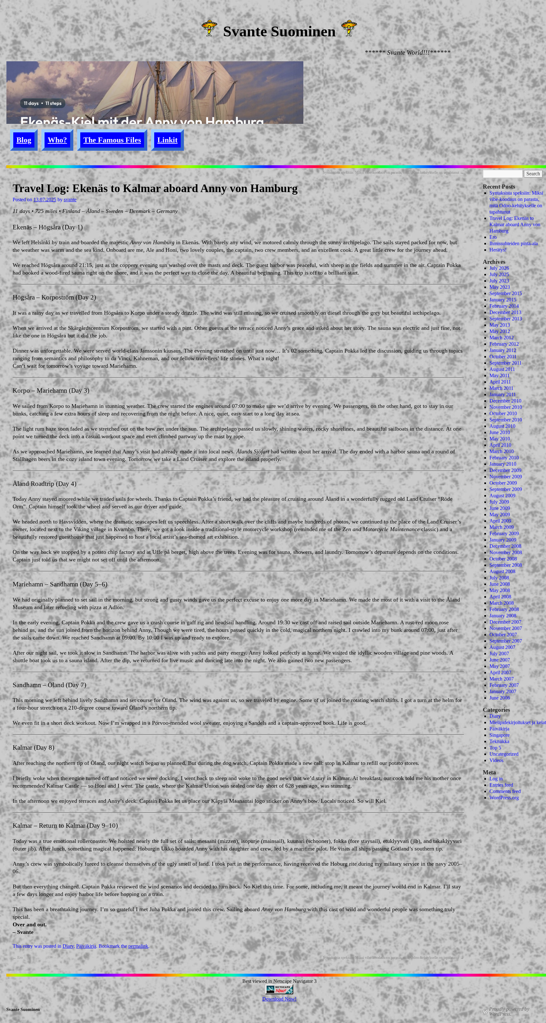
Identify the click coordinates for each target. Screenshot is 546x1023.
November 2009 (505, 476)
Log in (496, 778)
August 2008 (502, 571)
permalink (138, 946)
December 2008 (505, 546)
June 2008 (499, 584)
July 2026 (499, 268)
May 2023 (499, 287)
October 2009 (503, 483)
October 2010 (503, 413)
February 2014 (504, 306)
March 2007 (501, 678)
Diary (68, 946)
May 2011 (499, 375)
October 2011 (503, 356)
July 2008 (499, 577)
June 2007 (499, 660)
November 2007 (505, 628)
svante (70, 199)
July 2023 (499, 280)
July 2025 (499, 274)
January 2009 (502, 539)
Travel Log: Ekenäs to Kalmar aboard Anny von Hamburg (514, 224)
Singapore (499, 735)
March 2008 (501, 603)
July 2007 (499, 653)
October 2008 (503, 558)
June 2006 (499, 697)
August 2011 (502, 369)
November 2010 (505, 407)
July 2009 (499, 502)
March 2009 (501, 527)
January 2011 (502, 394)
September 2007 (505, 641)
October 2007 (503, 634)
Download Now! (279, 999)
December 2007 (505, 622)
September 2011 (505, 363)
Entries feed (501, 785)
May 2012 (499, 331)
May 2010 (499, 438)
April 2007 (500, 672)
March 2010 (501, 451)
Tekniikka (499, 741)
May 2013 (499, 325)
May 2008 (499, 590)
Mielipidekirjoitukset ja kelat (517, 722)
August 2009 (502, 495)
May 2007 (499, 666)
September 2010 (505, 419)
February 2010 (504, 457)
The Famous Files (112, 140)
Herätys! (498, 249)
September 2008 (505, 565)
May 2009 (499, 514)
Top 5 (495, 747)
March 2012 (501, 337)
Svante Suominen (279, 31)
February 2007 (504, 685)
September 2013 (505, 318)
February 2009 (504, 533)
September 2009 (505, 489)
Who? (57, 140)
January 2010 (502, 464)
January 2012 (502, 350)
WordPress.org (504, 797)
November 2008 (505, 552)
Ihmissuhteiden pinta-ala (513, 243)
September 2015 (505, 293)
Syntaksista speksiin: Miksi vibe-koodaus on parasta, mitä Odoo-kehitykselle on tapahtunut (393, 172)
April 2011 (500, 381)
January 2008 (502, 615)
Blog (23, 140)
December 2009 (505, 470)
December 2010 (505, 400)
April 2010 (500, 445)
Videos (496, 760)
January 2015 (502, 299)
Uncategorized (504, 754)
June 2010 (499, 432)
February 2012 (504, 344)
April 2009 (500, 521)
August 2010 (502, 426)
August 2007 (502, 647)
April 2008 (500, 596)
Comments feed (505, 791)
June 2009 (499, 508)
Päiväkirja (86, 946)
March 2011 (501, 388)
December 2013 (505, 312)
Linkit (167, 140)
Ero (18, 172)
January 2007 (502, 691)
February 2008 (504, 609)
